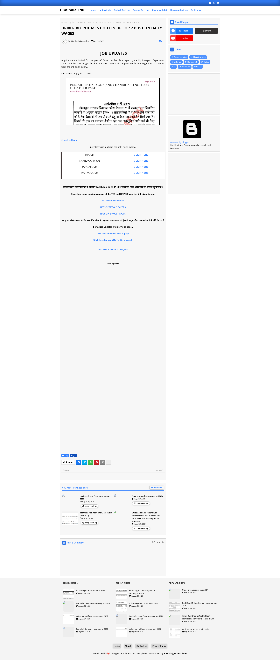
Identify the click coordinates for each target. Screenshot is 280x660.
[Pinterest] (96, 462)
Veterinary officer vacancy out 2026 (92, 616)
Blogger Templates (121, 653)
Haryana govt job (179, 10)
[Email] (102, 462)
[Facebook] (78, 462)
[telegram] (218, 3)
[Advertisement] (194, 94)
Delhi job (177, 62)
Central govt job (122, 10)
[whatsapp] (214, 3)
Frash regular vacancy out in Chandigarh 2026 (142, 592)
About (128, 646)
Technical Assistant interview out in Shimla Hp (96, 514)
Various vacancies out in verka (196, 629)
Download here (69, 140)
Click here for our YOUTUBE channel (112, 240)
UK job (199, 66)
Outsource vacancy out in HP (195, 590)
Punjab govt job (141, 10)
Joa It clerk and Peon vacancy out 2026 (95, 497)
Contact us (141, 646)
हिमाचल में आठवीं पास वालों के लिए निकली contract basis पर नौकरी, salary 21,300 (198, 617)
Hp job (72, 22)
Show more (156, 487)
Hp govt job (105, 10)
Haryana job (192, 62)
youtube (184, 38)
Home (93, 10)
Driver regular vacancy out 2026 (90, 590)
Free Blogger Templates (175, 653)
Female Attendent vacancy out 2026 (147, 496)
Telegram (206, 30)
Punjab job (186, 66)
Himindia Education (78, 9)
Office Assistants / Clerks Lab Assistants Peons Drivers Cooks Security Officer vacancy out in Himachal (146, 517)
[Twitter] (84, 462)
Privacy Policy (159, 646)
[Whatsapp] (90, 462)
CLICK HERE (141, 155)
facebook (183, 30)
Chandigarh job (159, 10)
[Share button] (108, 462)
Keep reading (91, 506)
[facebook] (210, 3)
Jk (174, 66)
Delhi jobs (196, 10)
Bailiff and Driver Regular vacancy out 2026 (199, 604)
